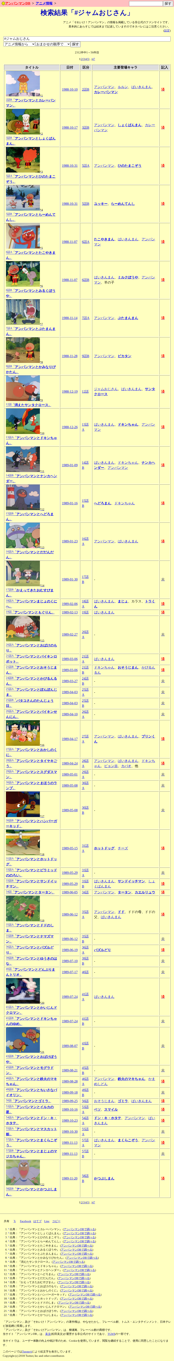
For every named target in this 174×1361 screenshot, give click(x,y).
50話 (85, 1101)
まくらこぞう (128, 1140)
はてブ (37, 1221)
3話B (85, 127)
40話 (85, 972)
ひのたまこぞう (130, 165)
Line (46, 1221)
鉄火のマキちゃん (131, 1079)
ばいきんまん (141, 87)
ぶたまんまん (128, 318)
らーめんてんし (123, 203)
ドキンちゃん (128, 424)
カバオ (126, 766)
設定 (167, 30)
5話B (85, 203)
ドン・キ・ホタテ (107, 1118)
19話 (85, 612)
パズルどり (102, 950)
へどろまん (102, 503)
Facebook (25, 1221)
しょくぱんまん (130, 125)
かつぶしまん (104, 1178)
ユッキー (101, 203)
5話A (86, 165)
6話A (86, 242)
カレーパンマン (106, 92)
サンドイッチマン (131, 881)
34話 (85, 892)
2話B (85, 89)
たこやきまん (104, 239)
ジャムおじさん (106, 389)
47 (93, 59)
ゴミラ (123, 1101)
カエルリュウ (145, 892)
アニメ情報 (44, 3)
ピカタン (124, 356)
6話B (85, 280)
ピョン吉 (111, 766)
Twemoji (27, 1351)
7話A (86, 318)
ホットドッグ (104, 848)
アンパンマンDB (17, 3)
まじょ (123, 601)
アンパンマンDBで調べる (79, 1229)
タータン (124, 892)
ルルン (123, 87)
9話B (85, 356)
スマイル (111, 1109)
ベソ (97, 1109)
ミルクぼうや (128, 277)
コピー (56, 1221)
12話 (85, 391)
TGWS (111, 1333)
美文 (48, 1333)
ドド (121, 912)
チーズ (123, 848)
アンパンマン (104, 87)
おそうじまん (128, 667)
